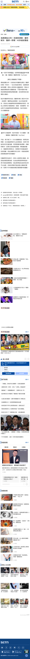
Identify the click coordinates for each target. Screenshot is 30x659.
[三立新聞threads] (23, 647)
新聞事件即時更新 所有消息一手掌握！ (13, 192)
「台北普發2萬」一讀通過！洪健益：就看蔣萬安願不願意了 (15, 432)
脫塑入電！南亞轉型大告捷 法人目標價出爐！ (5, 606)
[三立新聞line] (14, 647)
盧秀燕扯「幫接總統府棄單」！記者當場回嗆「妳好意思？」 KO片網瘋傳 (24, 575)
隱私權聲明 (3, 655)
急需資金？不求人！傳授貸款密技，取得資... (14, 205)
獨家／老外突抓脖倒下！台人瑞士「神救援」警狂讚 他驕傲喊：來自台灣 (15, 606)
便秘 (12, 73)
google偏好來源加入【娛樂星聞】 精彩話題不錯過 (15, 195)
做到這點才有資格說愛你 (9, 200)
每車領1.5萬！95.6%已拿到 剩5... (11, 197)
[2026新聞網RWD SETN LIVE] (2, 1)
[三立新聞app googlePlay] (17, 651)
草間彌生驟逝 (11, 4)
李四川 (6, 369)
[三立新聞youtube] (2, 647)
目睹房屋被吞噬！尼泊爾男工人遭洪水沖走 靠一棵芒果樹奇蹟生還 (5, 591)
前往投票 (21, 373)
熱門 (24, 4)
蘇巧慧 (6, 367)
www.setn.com (14, 655)
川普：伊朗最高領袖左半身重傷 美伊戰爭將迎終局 (15, 591)
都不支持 (6, 371)
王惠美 (23, 447)
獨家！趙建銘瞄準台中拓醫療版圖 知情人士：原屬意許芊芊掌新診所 (24, 606)
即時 (5, 4)
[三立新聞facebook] (6, 647)
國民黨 (6, 447)
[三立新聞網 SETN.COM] (1, 4)
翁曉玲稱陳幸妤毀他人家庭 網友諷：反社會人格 (14, 575)
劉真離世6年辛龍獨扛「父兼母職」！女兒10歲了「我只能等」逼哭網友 (5, 575)
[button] (24, 1)
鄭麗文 (15, 447)
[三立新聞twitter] (19, 647)
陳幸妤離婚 (19, 4)
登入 (28, 1)
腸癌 (18, 87)
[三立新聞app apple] (5, 651)
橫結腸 (23, 73)
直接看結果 (8, 373)
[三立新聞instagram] (10, 647)
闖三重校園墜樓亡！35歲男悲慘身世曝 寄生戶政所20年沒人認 (24, 591)
